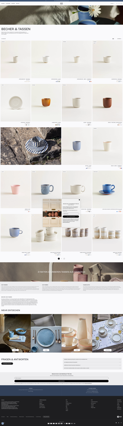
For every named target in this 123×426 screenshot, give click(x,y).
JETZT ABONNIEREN (71, 216)
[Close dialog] (79, 199)
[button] (2, 423)
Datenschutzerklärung (66, 222)
